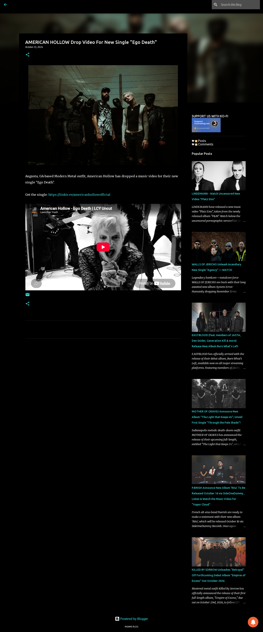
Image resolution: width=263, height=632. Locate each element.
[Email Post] (27, 296)
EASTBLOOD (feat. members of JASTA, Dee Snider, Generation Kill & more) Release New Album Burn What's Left (216, 341)
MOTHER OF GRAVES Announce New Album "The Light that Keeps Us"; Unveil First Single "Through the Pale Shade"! (217, 417)
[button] (27, 54)
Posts (201, 140)
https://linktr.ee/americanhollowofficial (79, 195)
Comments (205, 144)
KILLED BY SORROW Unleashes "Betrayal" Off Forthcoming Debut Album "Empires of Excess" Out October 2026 (218, 575)
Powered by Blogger (134, 618)
